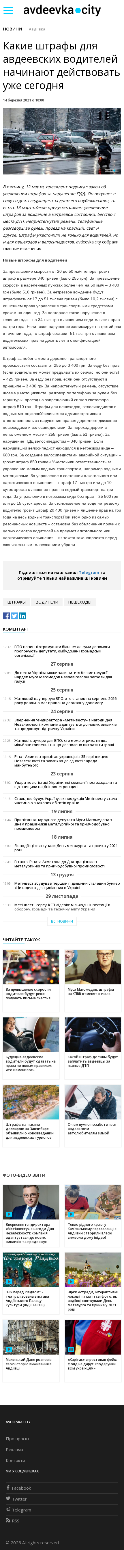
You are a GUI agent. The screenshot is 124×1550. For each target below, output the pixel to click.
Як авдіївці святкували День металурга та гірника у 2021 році (66, 848)
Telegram (89, 572)
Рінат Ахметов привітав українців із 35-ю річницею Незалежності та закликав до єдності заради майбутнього (61, 760)
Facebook (21, 1488)
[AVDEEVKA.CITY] (62, 10)
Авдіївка (37, 29)
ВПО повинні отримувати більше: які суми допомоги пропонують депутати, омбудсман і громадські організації (62, 651)
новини (12, 29)
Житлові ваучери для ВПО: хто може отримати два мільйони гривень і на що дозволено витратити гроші (64, 742)
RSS (15, 1521)
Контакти (15, 1460)
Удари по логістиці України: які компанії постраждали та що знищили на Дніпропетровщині (65, 784)
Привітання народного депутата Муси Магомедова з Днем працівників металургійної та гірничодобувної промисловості (63, 824)
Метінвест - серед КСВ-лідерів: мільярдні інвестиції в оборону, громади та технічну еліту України (62, 907)
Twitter (19, 1499)
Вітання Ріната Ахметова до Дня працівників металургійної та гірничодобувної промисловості (59, 864)
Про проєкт (17, 1438)
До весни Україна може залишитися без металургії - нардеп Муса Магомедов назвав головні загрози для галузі (63, 677)
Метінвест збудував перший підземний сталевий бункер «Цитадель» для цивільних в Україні (67, 885)
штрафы (16, 602)
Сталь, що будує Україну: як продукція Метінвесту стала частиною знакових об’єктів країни (65, 800)
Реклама (14, 1449)
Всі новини (62, 921)
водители (46, 602)
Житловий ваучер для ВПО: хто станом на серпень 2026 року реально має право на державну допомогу (65, 700)
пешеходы (79, 602)
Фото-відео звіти (24, 1175)
